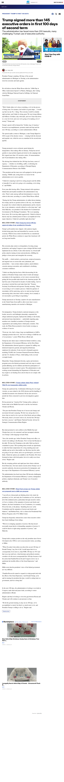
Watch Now (58, 2)
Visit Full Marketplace (36, 621)
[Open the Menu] (2, 2)
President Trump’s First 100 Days (15, 13)
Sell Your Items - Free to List (21, 622)
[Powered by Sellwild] (39, 713)
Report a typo (6, 611)
